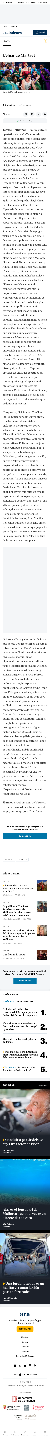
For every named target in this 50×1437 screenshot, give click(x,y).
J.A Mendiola (22, 859)
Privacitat (11, 1385)
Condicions (31, 1385)
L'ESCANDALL (8, 859)
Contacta (25, 1351)
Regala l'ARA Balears (25, 1356)
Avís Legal (21, 1385)
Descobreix (8, 1085)
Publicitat (25, 1346)
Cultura (7, 41)
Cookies (40, 1385)
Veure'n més (42, 1085)
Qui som (25, 1342)
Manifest (25, 1337)
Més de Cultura (11, 873)
